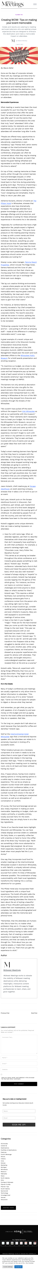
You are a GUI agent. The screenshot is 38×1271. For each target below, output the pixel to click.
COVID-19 (4, 1146)
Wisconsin (4, 1199)
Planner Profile (5, 1184)
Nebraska (4, 1173)
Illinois (3, 1156)
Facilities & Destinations (9, 1150)
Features (3, 1152)
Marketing (4, 1165)
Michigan (4, 1167)
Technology (4, 1193)
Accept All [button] (18, 1266)
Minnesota (4, 1169)
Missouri (3, 1171)
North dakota (5, 1178)
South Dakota (5, 1188)
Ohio (2, 1180)
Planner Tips (19, 14)
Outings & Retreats (7, 1182)
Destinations (5, 1148)
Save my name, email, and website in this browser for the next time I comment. (17, 1078)
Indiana (3, 1158)
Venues (3, 1197)
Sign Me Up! (19, 1124)
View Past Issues (8, 1207)
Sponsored (4, 1191)
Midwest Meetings (22, 40)
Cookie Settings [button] (7, 1266)
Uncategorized (5, 1195)
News (2, 1176)
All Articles (4, 1143)
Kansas (3, 1163)
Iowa (2, 1161)
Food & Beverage (6, 1154)
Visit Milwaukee (28, 411)
